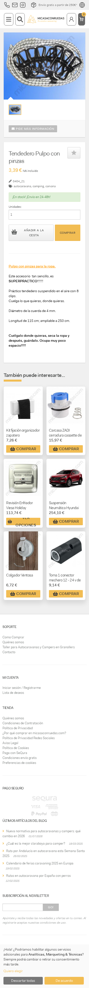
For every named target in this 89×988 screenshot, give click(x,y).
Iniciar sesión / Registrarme (21, 688)
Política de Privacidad (17, 728)
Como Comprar (13, 637)
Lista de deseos (13, 693)
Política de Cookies (15, 748)
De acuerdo (64, 980)
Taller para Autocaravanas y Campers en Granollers (38, 647)
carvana (50, 186)
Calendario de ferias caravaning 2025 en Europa (39, 863)
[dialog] (44, 966)
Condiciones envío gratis (19, 758)
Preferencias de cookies (19, 763)
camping (38, 186)
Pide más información (34, 129)
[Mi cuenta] (71, 19)
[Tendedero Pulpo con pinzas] (15, 109)
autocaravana (22, 186)
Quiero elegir (13, 971)
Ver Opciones (26, 521)
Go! (51, 907)
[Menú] (8, 19)
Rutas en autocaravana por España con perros (38, 876)
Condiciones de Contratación (22, 723)
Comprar (68, 233)
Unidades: (15, 207)
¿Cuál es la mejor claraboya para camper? (35, 843)
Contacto (8, 652)
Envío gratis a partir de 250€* (58, 5)
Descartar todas (23, 980)
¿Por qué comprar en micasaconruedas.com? (34, 733)
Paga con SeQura (14, 753)
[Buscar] (20, 19)
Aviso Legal (10, 743)
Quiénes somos (13, 642)
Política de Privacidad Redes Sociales (28, 738)
